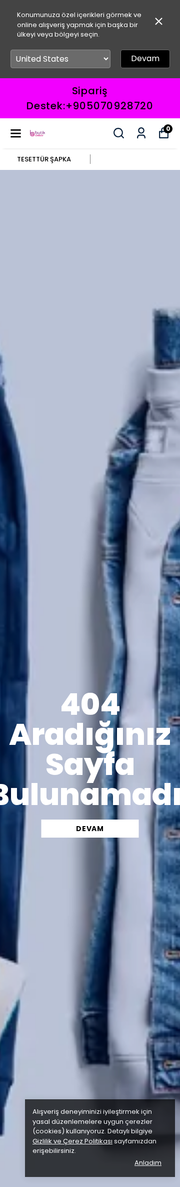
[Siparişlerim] (141, 133)
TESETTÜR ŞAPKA (44, 159)
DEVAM (90, 829)
